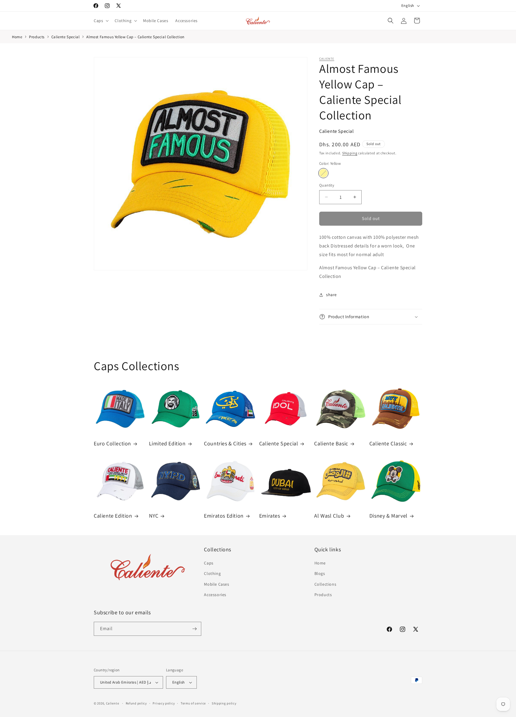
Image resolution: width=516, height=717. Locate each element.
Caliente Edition (113, 515)
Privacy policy (164, 703)
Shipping (349, 152)
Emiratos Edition (224, 515)
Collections (325, 584)
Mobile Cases (216, 584)
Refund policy (136, 703)
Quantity (326, 185)
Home (320, 563)
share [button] (331, 294)
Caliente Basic (331, 443)
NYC (154, 515)
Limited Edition (167, 443)
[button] (100, 20)
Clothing (212, 573)
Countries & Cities (225, 443)
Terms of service (193, 703)
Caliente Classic (388, 443)
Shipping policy (224, 703)
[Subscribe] (194, 629)
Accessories (215, 594)
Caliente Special (278, 443)
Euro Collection (112, 443)
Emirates (269, 515)
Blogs (319, 573)
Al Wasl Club (329, 515)
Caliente (326, 59)
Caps (208, 563)
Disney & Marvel (388, 515)
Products (323, 594)
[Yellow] (323, 173)
